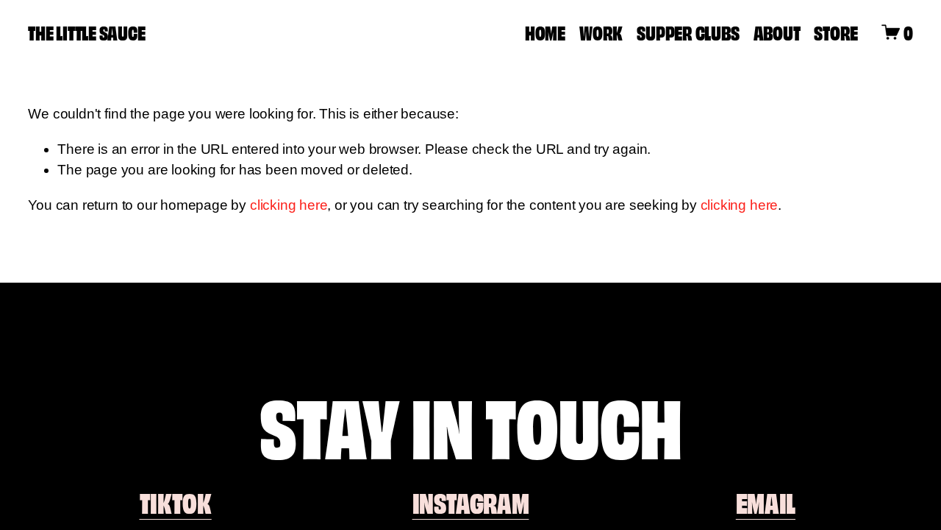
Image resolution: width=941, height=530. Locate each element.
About (777, 31)
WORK (601, 31)
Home (545, 31)
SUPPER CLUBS (688, 31)
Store (836, 31)
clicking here (289, 205)
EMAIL (765, 502)
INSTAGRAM (470, 502)
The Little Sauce (86, 31)
